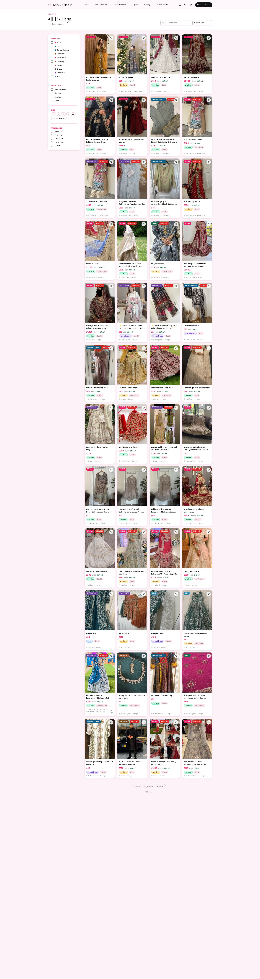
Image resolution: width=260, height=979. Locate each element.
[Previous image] (87, 54)
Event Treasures (121, 5)
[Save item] (111, 38)
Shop (84, 5)
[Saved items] (185, 4)
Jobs (136, 5)
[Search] (180, 4)
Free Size (62, 118)
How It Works (162, 5)
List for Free (202, 4)
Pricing (147, 5)
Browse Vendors (100, 5)
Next (159, 786)
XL (73, 114)
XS (53, 114)
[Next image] (112, 54)
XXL (54, 118)
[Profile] (191, 4)
